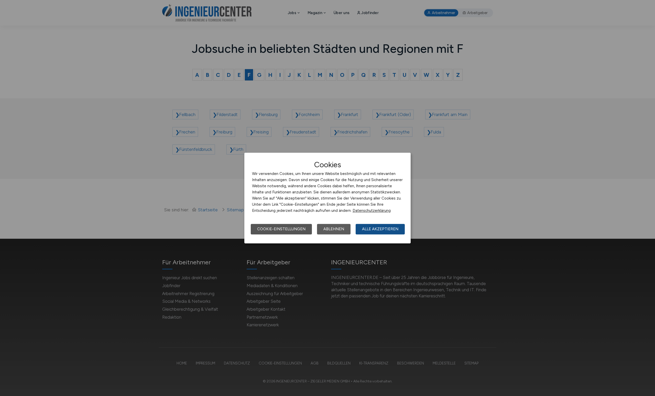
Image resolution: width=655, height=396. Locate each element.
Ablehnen (333, 229)
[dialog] (327, 198)
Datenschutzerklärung (372, 210)
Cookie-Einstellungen (281, 229)
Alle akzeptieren (380, 229)
